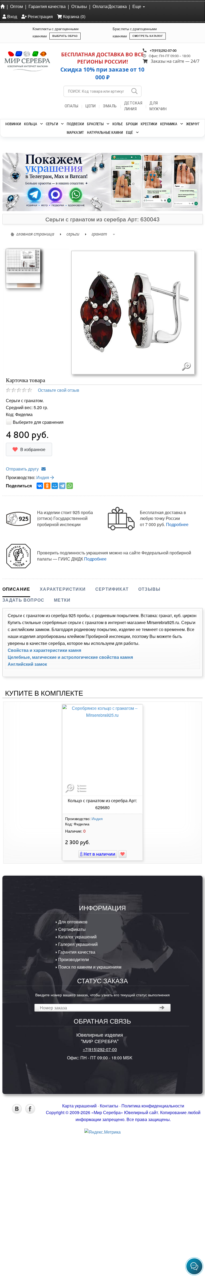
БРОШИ (131, 123)
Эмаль (110, 106)
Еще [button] (137, 6)
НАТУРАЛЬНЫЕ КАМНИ (105, 132)
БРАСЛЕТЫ (95, 123)
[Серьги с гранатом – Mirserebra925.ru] (23, 500)
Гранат (99, 373)
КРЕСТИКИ (149, 123)
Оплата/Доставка (110, 6)
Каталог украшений (77, 1076)
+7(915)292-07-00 (163, 50)
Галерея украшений (77, 1083)
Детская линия (133, 106)
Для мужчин (158, 106)
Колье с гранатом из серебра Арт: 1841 (171, 223)
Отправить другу (22, 608)
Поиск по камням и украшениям (89, 1106)
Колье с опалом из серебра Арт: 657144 (125, 224)
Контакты (109, 1244)
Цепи (90, 106)
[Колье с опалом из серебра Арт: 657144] (125, 177)
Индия (43, 616)
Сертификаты (71, 1068)
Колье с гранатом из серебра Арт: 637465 (34, 224)
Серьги (72, 373)
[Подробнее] (49, 272)
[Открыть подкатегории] (41, 124)
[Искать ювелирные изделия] (134, 91)
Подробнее (177, 663)
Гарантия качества (47, 6)
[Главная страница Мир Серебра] (3, 6)
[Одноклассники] (47, 625)
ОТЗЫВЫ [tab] (149, 728)
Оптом (16, 6)
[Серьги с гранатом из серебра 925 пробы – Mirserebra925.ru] (23, 442)
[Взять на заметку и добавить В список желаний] (123, 993)
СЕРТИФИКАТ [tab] (112, 728)
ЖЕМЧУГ (193, 123)
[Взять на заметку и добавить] (30, 281)
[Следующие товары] (196, 185)
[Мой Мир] (55, 625)
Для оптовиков (72, 1060)
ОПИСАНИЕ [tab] (16, 728)
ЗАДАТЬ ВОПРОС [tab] (23, 739)
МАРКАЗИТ (75, 132)
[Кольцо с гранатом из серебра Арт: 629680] (102, 889)
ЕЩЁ (129, 132)
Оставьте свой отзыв (58, 529)
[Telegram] (62, 625)
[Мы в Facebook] (30, 1251)
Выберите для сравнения (38, 561)
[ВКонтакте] (40, 625)
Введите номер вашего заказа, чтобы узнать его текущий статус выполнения (102, 1133)
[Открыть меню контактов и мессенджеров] (194, 1266)
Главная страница (35, 373)
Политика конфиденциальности (152, 1244)
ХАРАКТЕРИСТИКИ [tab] (63, 728)
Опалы (71, 106)
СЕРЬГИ (52, 123)
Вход (11, 16)
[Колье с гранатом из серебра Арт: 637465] (34, 177)
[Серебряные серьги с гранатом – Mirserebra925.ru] (23, 407)
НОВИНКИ (13, 123)
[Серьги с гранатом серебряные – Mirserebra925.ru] (23, 473)
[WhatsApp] (69, 625)
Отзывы (79, 6)
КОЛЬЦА (30, 123)
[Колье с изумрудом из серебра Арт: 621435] (80, 177)
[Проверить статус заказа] (162, 1146)
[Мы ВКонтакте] (17, 1251)
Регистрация (40, 16)
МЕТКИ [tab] (62, 739)
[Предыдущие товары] (9, 185)
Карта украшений (79, 1244)
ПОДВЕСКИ (75, 123)
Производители (73, 1098)
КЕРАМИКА (168, 123)
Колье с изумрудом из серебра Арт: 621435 (79, 224)
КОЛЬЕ (117, 123)
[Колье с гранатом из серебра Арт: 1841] (170, 177)
